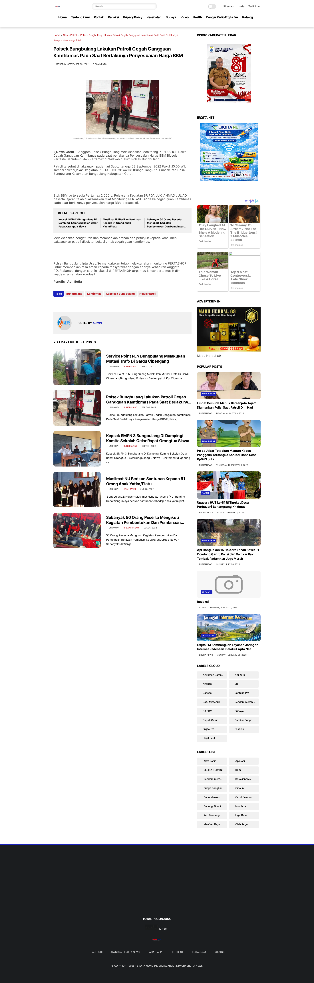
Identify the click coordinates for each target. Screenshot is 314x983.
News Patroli (70, 35)
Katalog (247, 17)
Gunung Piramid (212, 806)
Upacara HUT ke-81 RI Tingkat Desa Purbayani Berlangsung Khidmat (223, 505)
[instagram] (253, 24)
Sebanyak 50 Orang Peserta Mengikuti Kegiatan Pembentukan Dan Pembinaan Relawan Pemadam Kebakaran (165, 223)
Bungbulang (74, 293)
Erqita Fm (208, 728)
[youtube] (258, 24)
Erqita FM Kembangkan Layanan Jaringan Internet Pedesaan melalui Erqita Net (227, 647)
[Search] (153, 6)
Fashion (239, 728)
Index (242, 6)
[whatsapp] (241, 24)
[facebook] (229, 24)
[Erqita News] (58, 8)
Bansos (207, 692)
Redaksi (113, 17)
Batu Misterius (211, 701)
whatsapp (155, 951)
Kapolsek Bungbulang (120, 293)
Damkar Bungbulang (247, 720)
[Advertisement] (157, 887)
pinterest (177, 951)
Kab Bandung (211, 815)
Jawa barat (208, 393)
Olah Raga (241, 824)
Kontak (99, 17)
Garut (205, 493)
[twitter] (235, 24)
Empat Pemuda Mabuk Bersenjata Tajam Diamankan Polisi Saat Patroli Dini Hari (226, 405)
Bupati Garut (210, 720)
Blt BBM (207, 710)
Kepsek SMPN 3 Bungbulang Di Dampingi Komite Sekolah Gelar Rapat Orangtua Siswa (78, 223)
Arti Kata (240, 674)
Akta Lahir (209, 760)
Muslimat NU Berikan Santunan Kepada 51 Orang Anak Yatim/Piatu (122, 223)
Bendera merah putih (247, 701)
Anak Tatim (130, 489)
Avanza (207, 683)
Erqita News (145, 965)
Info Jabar (241, 806)
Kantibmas (94, 293)
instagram (199, 951)
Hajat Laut (209, 738)
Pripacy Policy (132, 17)
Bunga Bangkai (212, 788)
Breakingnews (132, 527)
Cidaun (239, 788)
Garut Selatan (243, 797)
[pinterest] (247, 24)
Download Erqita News (125, 951)
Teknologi (208, 635)
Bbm (238, 769)
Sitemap (228, 6)
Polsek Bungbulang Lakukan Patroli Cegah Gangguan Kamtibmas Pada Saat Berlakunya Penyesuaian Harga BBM (148, 400)
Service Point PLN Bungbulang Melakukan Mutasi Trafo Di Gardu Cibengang (145, 359)
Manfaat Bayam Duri (215, 824)
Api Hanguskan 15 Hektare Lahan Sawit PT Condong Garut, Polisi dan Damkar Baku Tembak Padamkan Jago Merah (228, 554)
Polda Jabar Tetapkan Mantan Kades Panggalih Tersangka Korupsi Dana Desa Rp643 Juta (226, 455)
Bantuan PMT (243, 692)
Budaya (171, 17)
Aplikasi (240, 760)
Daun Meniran (211, 797)
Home (62, 17)
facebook (97, 951)
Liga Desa (241, 815)
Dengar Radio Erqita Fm (222, 17)
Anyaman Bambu (213, 674)
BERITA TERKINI (213, 769)
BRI (237, 683)
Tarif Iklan (254, 6)
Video (184, 17)
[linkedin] (85, 303)
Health (197, 17)
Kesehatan (154, 17)
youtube (220, 951)
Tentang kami (80, 17)
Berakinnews (243, 778)
